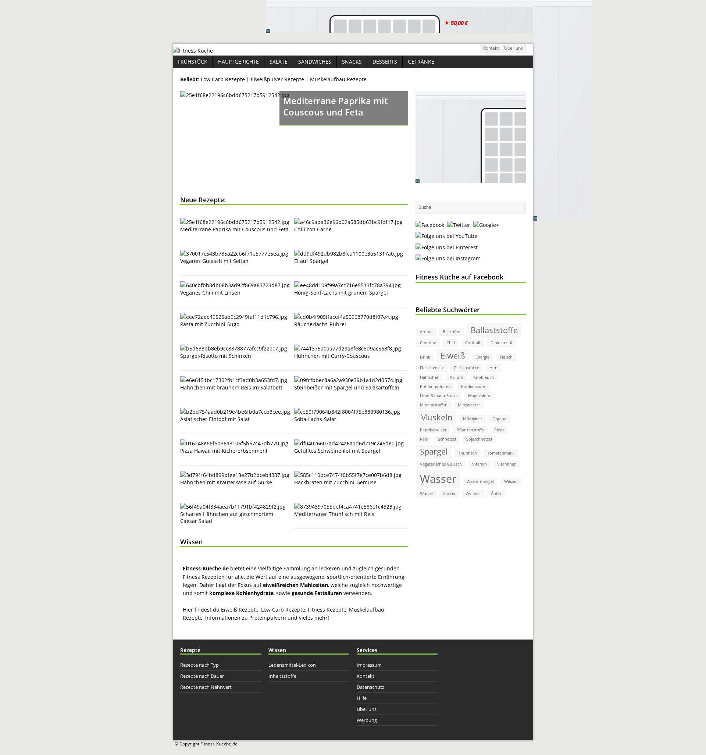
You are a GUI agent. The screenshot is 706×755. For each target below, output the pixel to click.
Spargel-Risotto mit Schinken (215, 355)
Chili (450, 342)
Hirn (493, 367)
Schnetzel (447, 439)
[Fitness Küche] (193, 50)
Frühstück (192, 61)
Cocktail (472, 342)
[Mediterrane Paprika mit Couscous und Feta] (294, 139)
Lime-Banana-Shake (439, 395)
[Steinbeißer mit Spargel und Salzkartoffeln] (348, 380)
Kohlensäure (473, 386)
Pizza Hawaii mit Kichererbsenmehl (223, 450)
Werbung (367, 720)
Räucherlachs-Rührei (320, 324)
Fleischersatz (432, 367)
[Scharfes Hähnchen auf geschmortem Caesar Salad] (233, 506)
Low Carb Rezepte (223, 79)
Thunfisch (467, 453)
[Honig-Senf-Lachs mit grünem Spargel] (347, 285)
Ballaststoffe (494, 330)
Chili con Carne (313, 229)
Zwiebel (473, 493)
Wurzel (426, 493)
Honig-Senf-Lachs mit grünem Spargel (341, 292)
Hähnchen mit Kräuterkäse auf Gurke (226, 482)
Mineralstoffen (434, 404)
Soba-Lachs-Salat (315, 419)
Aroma (426, 331)
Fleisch (506, 357)
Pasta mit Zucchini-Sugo (209, 324)
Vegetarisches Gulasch (441, 464)
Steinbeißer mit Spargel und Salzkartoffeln (346, 387)
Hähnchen (429, 377)
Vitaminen (507, 464)
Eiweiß (453, 355)
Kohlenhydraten (435, 386)
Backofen (451, 331)
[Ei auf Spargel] (348, 253)
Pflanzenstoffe (470, 429)
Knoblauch (483, 377)
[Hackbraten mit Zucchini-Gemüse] (348, 474)
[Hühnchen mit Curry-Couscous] (347, 348)
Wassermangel (480, 481)
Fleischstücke (466, 367)
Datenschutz (370, 687)
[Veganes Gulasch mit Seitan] (234, 253)
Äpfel (496, 493)
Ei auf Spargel (311, 260)
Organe (499, 418)
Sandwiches (314, 61)
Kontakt (491, 48)
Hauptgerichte (238, 61)
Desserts (384, 61)
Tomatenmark (500, 453)
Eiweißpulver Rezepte (278, 79)
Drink (425, 357)
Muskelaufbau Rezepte (338, 79)
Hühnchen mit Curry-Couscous (332, 355)
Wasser (438, 478)
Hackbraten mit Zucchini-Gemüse (335, 482)
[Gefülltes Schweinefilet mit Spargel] (349, 443)
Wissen (191, 541)
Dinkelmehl (501, 342)
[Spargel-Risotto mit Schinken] (233, 348)
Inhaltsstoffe (282, 676)
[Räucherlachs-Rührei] (346, 316)
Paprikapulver (433, 429)
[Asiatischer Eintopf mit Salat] (235, 411)
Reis (424, 439)
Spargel (434, 451)
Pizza (499, 429)
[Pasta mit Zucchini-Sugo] (233, 316)
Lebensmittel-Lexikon (292, 665)
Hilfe (362, 698)
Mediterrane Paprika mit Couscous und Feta (234, 229)
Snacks (352, 61)
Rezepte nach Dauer (202, 676)
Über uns (513, 48)
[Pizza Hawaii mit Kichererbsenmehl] (234, 443)
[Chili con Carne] (348, 221)
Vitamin (479, 464)
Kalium (456, 377)
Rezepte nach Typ (199, 665)
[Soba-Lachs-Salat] (347, 411)
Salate (279, 61)
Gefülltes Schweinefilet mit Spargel (337, 450)
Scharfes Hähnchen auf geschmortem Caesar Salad (226, 517)
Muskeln (436, 417)
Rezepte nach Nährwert (206, 687)
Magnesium (479, 395)
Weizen (511, 481)
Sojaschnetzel (479, 439)
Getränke (421, 61)
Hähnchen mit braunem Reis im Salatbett (231, 387)
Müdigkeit (472, 418)
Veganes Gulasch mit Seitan (214, 260)
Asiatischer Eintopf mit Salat (215, 419)
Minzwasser (469, 404)
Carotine (428, 342)
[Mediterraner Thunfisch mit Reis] (348, 506)
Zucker (449, 493)
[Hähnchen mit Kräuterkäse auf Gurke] (234, 474)
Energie (482, 357)
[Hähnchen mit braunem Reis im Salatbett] (233, 380)
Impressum (369, 665)
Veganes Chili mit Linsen (210, 292)
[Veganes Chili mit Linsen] (235, 285)
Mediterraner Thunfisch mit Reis (334, 513)
